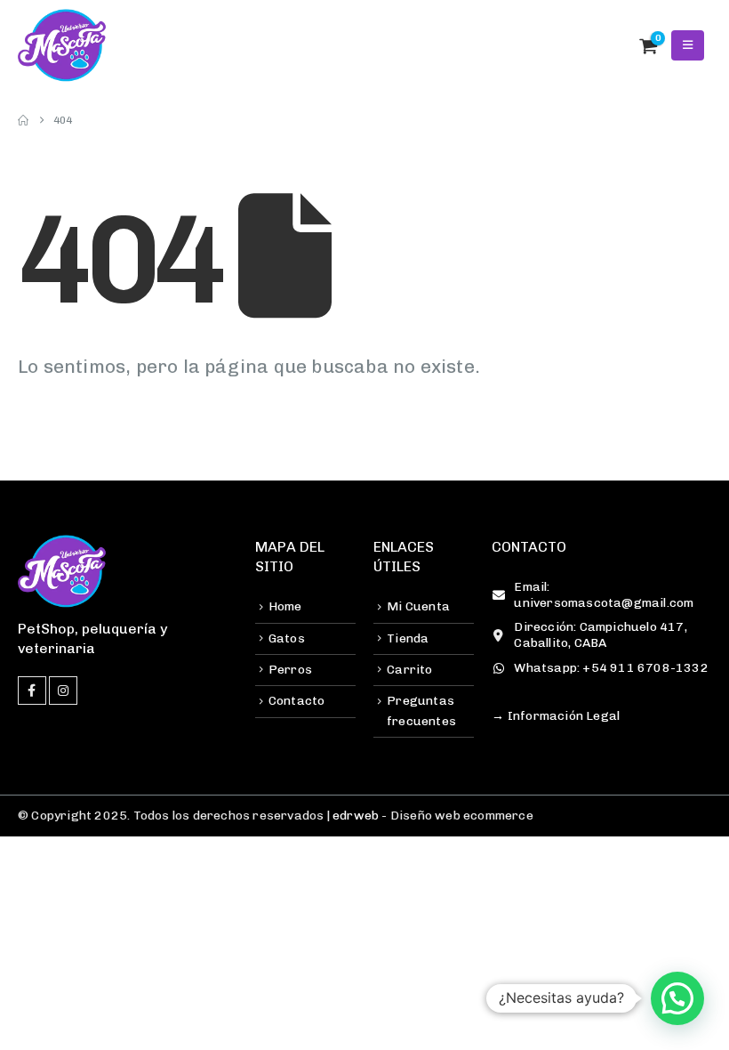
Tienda (408, 638)
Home (285, 606)
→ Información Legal (556, 715)
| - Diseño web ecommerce (428, 815)
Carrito (409, 669)
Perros (290, 669)
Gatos (286, 638)
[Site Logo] (62, 45)
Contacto (296, 700)
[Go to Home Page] (23, 120)
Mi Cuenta (418, 606)
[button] (609, 45)
